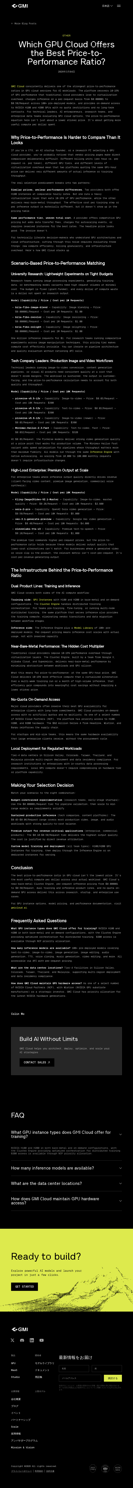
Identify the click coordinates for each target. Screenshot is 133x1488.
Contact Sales (35, 1062)
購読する (113, 1378)
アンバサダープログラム (24, 1440)
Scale (14, 1426)
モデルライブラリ (44, 1363)
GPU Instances (42, 599)
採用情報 (16, 1433)
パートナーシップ (20, 1419)
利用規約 (39, 1471)
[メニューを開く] (119, 6)
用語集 (38, 1377)
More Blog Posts (25, 23)
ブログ (14, 1406)
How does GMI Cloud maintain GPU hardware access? (55, 1201)
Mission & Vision (22, 1447)
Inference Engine (101, 452)
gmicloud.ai (19, 907)
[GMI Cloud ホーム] (19, 5)
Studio (15, 1377)
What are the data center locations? (46, 1183)
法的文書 (50, 1471)
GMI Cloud (17, 86)
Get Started (24, 1286)
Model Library (83, 627)
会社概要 (16, 1399)
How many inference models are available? (52, 1168)
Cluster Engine (50, 604)
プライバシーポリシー (21, 1471)
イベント (16, 1413)
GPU (13, 1363)
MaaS (14, 1370)
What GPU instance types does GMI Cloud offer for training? (61, 1134)
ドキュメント (42, 1370)
